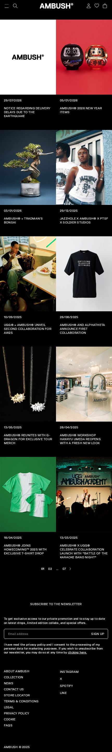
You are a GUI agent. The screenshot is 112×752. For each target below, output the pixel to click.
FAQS (8, 725)
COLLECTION (13, 677)
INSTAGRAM (69, 672)
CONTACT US (14, 689)
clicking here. (77, 652)
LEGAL (9, 707)
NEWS (8, 683)
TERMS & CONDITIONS (21, 701)
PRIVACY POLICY (16, 713)
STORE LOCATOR (17, 695)
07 (64, 569)
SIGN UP (97, 634)
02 (50, 569)
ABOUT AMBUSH (16, 671)
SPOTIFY (66, 686)
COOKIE (9, 719)
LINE (63, 693)
